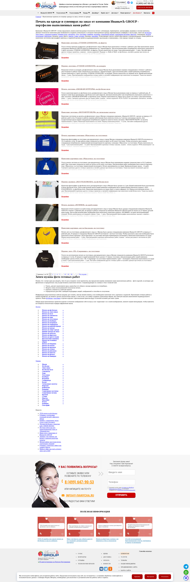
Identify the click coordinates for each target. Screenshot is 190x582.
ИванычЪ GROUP (46, 13)
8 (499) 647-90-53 (144, 3)
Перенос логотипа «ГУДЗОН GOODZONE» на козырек (83, 66)
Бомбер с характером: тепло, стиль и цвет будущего (49, 421)
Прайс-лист (104, 13)
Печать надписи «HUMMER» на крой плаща (79, 205)
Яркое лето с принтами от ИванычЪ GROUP (48, 434)
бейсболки (48, 36)
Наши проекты (125, 13)
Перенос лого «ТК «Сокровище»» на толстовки (80, 251)
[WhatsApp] (186, 572)
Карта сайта (126, 570)
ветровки (97, 34)
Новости (107, 563)
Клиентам (125, 553)
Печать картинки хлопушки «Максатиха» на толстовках (84, 135)
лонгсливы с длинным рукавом (46, 34)
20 (68, 274)
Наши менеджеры (128, 563)
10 (65, 274)
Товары (85, 13)
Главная (38, 17)
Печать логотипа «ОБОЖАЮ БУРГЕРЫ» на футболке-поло (85, 89)
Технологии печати (86, 563)
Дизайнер (95, 13)
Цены (105, 553)
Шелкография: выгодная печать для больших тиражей (50, 443)
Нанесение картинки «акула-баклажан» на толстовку (82, 228)
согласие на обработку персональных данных (121, 488)
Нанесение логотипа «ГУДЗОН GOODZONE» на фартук (84, 43)
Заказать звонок (144, 7)
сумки (76, 36)
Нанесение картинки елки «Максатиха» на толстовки (83, 159)
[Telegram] (186, 566)
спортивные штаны (107, 34)
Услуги (38, 307)
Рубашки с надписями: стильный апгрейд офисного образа (49, 417)
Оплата (106, 560)
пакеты (70, 36)
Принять (137, 576)
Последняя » (83, 274)
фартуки (133, 34)
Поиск (153, 13)
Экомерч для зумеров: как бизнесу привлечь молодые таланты (49, 438)
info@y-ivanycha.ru (80, 495)
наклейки (95, 36)
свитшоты (71, 34)
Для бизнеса (137, 13)
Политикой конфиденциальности (126, 490)
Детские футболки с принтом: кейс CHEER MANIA (50, 425)
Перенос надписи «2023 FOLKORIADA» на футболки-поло (85, 182)
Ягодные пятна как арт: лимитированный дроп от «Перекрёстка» (48, 429)
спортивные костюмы (122, 34)
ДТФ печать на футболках (48, 413)
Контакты (147, 13)
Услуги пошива (74, 13)
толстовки (83, 34)
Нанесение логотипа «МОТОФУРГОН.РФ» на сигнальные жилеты (88, 112)
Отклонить (165, 576)
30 (71, 274)
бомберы (90, 34)
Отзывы (81, 560)
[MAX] (186, 578)
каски (61, 36)
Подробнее (65, 57)
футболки (148, 32)
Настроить (150, 576)
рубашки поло (62, 34)
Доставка (114, 13)
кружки (81, 36)
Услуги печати (60, 13)
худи (77, 34)
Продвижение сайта (129, 567)
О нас (80, 553)
